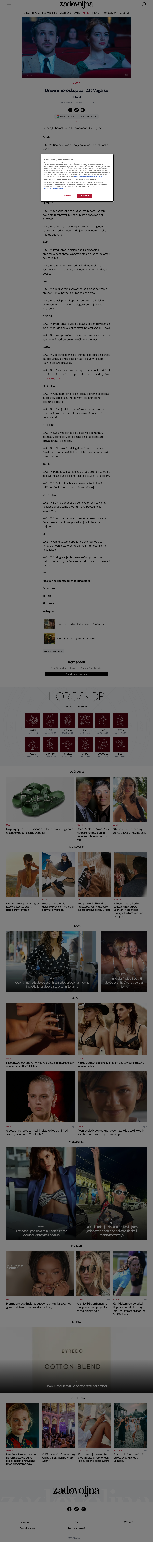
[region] (77, 178)
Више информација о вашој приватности (88, 176)
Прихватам (85, 196)
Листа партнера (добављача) (54, 188)
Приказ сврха (68, 196)
